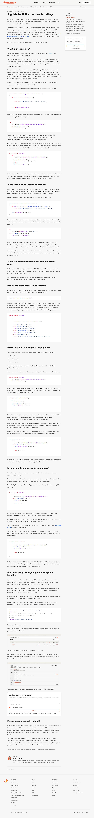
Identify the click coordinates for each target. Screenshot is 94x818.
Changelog (52, 2)
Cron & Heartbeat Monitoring (17, 795)
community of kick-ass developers (21, 697)
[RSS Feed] (86, 6)
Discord (54, 792)
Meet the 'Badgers (77, 782)
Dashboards (14, 790)
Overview (68, 15)
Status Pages (14, 787)
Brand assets (76, 790)
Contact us (75, 787)
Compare (13, 802)
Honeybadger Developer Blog (13, 6)
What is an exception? (70, 17)
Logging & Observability (16, 792)
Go (48, 6)
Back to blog (11, 769)
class (50, 53)
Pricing (44, 2)
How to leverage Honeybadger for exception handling (75, 31)
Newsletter (54, 790)
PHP (33, 792)
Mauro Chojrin (17, 11)
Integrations (14, 797)
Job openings (75, 785)
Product (36, 2)
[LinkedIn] (87, 812)
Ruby (31, 6)
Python (40, 6)
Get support (54, 782)
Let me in (34, 710)
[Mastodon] (84, 812)
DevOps (45, 6)
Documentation (55, 785)
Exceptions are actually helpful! (73, 33)
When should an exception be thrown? (74, 19)
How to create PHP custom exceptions (74, 24)
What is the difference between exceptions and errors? (75, 22)
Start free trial (87, 2)
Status (53, 795)
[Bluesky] (82, 812)
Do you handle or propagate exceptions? (74, 28)
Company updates (25, 6)
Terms (74, 812)
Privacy (78, 812)
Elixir (51, 6)
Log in (79, 2)
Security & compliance (78, 792)
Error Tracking (14, 782)
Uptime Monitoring (15, 785)
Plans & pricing (14, 800)
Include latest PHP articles (16, 707)
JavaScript (36, 6)
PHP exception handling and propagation (75, 26)
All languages (35, 795)
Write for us (81, 6)
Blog (59, 2)
